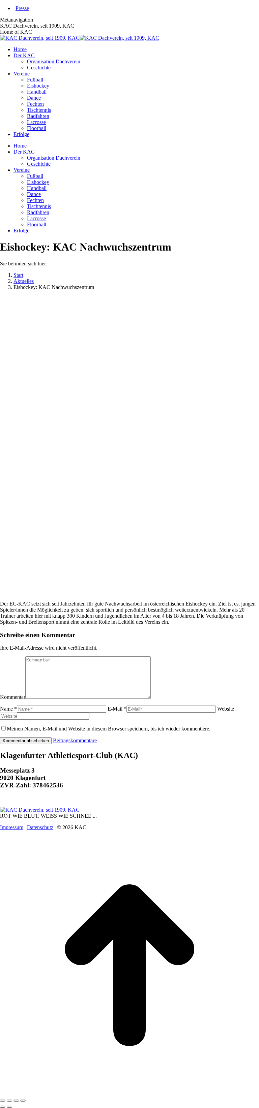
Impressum (11, 827)
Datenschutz (40, 827)
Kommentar (12, 697)
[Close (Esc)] (2, 1101)
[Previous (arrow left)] (2, 1107)
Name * (8, 709)
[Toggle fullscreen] (16, 1101)
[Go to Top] (129, 1093)
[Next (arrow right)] (9, 1107)
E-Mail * (117, 709)
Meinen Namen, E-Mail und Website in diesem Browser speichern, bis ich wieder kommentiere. (108, 728)
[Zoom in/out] (23, 1101)
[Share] (9, 1101)
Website (225, 709)
